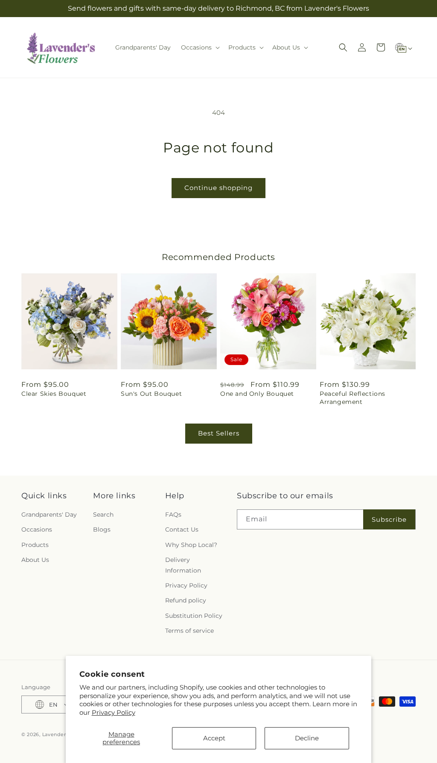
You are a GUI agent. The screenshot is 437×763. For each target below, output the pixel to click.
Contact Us (181, 529)
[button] (199, 47)
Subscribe (389, 519)
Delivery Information (183, 565)
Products (35, 545)
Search (103, 514)
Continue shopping (218, 188)
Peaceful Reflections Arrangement (352, 397)
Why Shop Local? (191, 545)
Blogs (102, 529)
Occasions (36, 529)
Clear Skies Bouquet (53, 394)
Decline (307, 738)
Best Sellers (218, 433)
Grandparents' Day (49, 514)
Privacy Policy (113, 712)
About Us (35, 560)
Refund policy (185, 600)
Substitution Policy (193, 616)
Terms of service (189, 630)
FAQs (173, 514)
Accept (214, 738)
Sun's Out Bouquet (151, 394)
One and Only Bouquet (257, 394)
